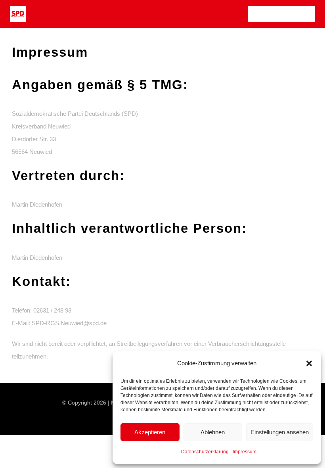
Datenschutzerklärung (205, 452)
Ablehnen (213, 432)
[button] (309, 363)
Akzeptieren (149, 432)
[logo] (18, 9)
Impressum (244, 452)
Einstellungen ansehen (279, 432)
